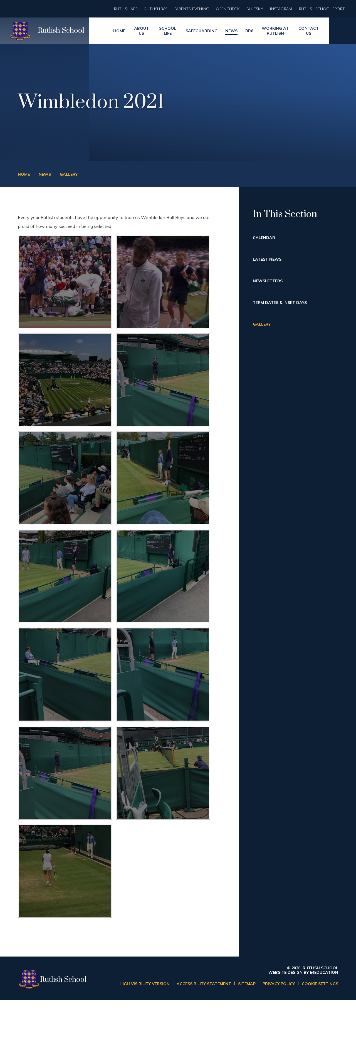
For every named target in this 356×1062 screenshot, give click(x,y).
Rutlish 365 (155, 8)
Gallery (69, 174)
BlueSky (254, 8)
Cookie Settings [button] (320, 983)
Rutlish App (125, 8)
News (45, 174)
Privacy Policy (279, 983)
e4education (324, 972)
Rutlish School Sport (322, 8)
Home (24, 174)
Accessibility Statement (204, 983)
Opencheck (228, 8)
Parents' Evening (191, 8)
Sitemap (247, 983)
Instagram (281, 8)
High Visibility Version (145, 983)
